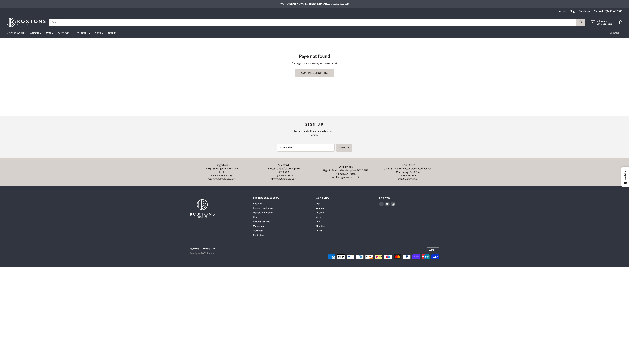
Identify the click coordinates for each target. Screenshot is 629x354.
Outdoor (64, 33)
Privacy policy (208, 248)
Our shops (584, 11)
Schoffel (82, 33)
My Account (259, 226)
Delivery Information (263, 212)
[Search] (580, 22)
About (562, 11)
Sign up (344, 147)
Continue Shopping (314, 72)
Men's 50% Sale (16, 33)
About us (257, 203)
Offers (112, 33)
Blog (572, 11)
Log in (616, 33)
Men (48, 33)
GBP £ (431, 249)
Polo (318, 221)
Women (34, 33)
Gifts (98, 33)
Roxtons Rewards (261, 221)
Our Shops (258, 230)
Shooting (320, 226)
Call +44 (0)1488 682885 (608, 11)
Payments (194, 248)
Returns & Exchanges (263, 207)
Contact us (258, 235)
